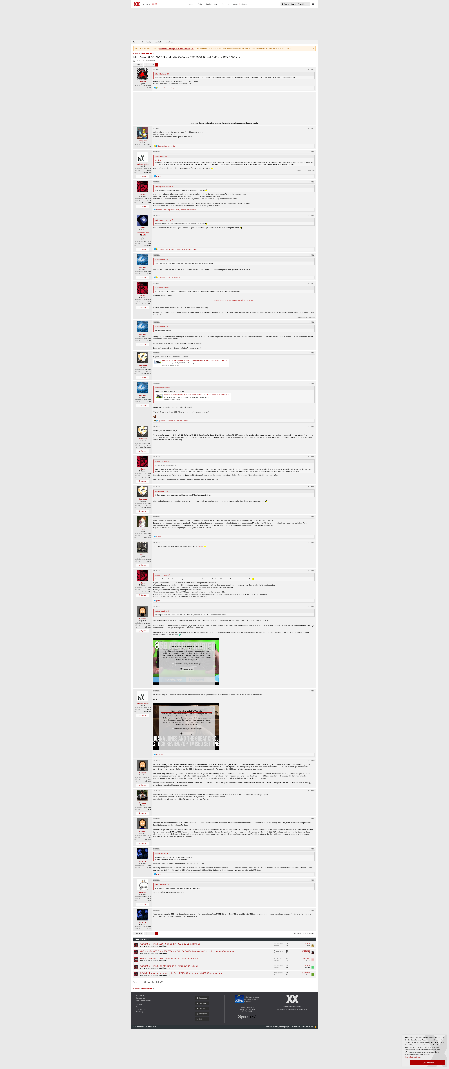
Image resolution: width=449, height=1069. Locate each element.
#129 (313, 353)
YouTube (202, 1003)
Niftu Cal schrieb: (160, 74)
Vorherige (139, 65)
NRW (149, 901)
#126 (313, 255)
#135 (313, 543)
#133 (313, 487)
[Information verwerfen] (313, 48)
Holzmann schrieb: (161, 388)
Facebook (203, 998)
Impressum (140, 996)
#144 (313, 910)
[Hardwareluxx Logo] (145, 4)
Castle (308, 946)
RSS (200, 1019)
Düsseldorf (147, 172)
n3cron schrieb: (160, 260)
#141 (313, 819)
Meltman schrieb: (161, 611)
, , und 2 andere (173, 421)
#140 (313, 791)
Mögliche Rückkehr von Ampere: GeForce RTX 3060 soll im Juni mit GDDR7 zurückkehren (181, 973)
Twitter (202, 1008)
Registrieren (170, 42)
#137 (313, 606)
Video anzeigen (188, 669)
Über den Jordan (145, 374)
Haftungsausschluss (143, 1000)
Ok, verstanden (428, 1062)
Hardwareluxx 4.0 (140, 1027)
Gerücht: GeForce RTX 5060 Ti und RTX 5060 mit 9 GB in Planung (170, 943)
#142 (313, 849)
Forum (135, 42)
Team (138, 1007)
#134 (313, 517)
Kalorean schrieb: (161, 288)
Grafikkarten (163, 946)
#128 (313, 322)
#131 (313, 426)
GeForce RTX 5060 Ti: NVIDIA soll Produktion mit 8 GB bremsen (169, 958)
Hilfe (303, 1027)
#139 (313, 761)
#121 (313, 69)
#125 (313, 215)
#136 (313, 571)
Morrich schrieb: (160, 854)
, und (169, 277)
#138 (313, 691)
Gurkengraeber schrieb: (163, 186)
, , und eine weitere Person (176, 210)
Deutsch (153, 1027)
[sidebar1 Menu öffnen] (313, 4)
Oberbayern (147, 245)
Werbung (139, 1011)
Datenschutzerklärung (412, 1057)
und (168, 88)
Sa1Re (308, 975)
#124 (313, 182)
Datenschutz (140, 998)
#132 (313, 457)
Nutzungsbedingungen (281, 1027)
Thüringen (147, 537)
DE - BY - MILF (146, 203)
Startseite (309, 1027)
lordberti (307, 968)
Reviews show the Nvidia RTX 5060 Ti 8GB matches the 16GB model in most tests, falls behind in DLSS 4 (202, 360)
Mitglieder (158, 42)
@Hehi (200, 546)
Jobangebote (140, 1009)
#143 (313, 880)
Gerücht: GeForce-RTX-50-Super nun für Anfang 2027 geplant (168, 965)
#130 (313, 383)
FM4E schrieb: (159, 156)
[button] (195, 4)
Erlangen (148, 627)
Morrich (307, 953)
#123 (313, 152)
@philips (158, 160)
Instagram (203, 1014)
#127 (313, 283)
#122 (313, 128)
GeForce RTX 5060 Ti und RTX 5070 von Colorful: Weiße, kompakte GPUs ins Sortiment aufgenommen (187, 951)
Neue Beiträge (146, 42)
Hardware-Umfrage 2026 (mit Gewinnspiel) (176, 48)
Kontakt (139, 1005)
